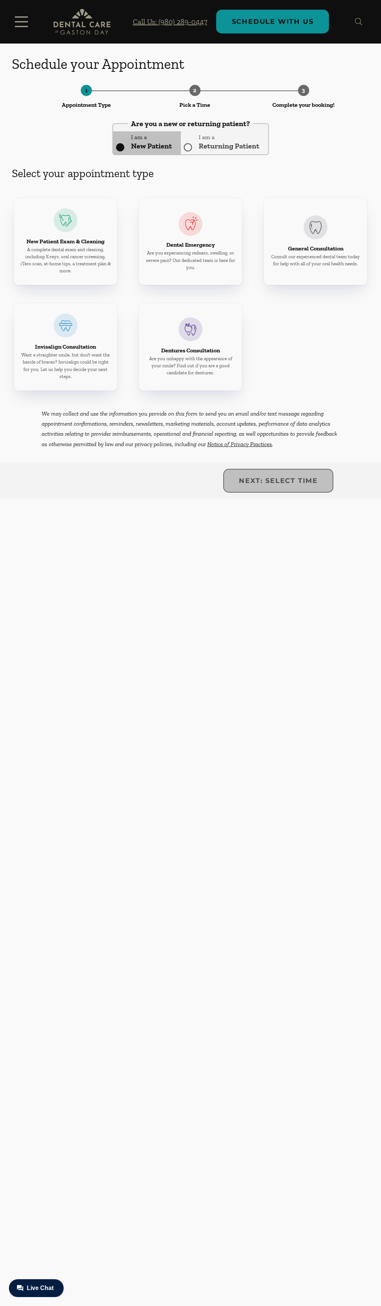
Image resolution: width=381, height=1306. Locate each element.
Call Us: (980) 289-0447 (170, 21)
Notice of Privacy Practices (239, 444)
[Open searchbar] (358, 21)
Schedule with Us (273, 21)
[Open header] (23, 21)
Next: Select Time (278, 481)
